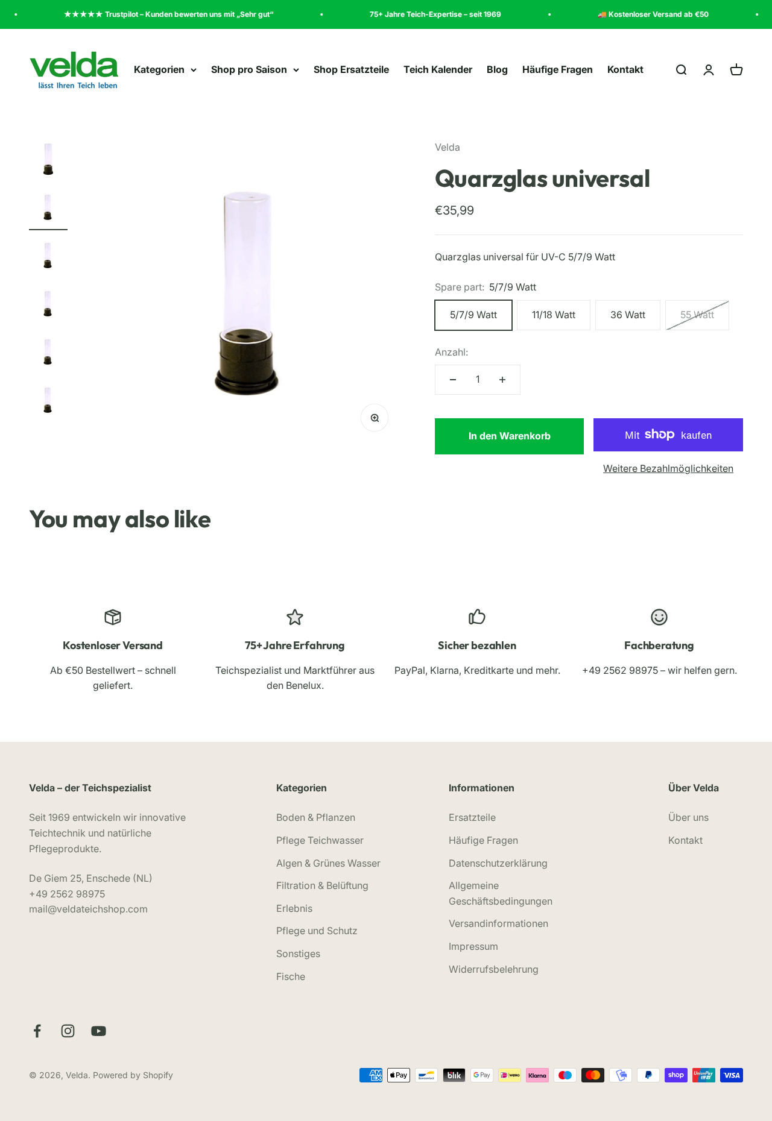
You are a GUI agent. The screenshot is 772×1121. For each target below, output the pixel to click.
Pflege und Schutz (317, 931)
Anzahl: (451, 352)
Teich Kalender (437, 69)
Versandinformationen (498, 923)
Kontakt (625, 69)
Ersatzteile (472, 817)
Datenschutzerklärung (498, 863)
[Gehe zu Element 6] (48, 402)
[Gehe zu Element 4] (48, 305)
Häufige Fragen (557, 69)
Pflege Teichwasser (320, 840)
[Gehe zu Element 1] (48, 161)
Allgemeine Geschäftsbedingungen (500, 893)
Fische (290, 976)
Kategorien (159, 69)
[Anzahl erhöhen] (502, 379)
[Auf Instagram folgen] (68, 1031)
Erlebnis (294, 908)
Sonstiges (298, 953)
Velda (447, 147)
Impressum (473, 946)
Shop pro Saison (249, 69)
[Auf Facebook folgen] (37, 1031)
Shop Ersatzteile (351, 69)
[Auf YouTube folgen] (98, 1031)
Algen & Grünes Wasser (328, 863)
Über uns (688, 817)
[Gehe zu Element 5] (48, 354)
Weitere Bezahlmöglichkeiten (668, 468)
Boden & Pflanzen (315, 817)
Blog (497, 69)
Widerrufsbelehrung (494, 969)
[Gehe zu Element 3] (48, 257)
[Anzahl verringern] (452, 379)
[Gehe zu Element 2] (48, 209)
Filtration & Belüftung (322, 885)
